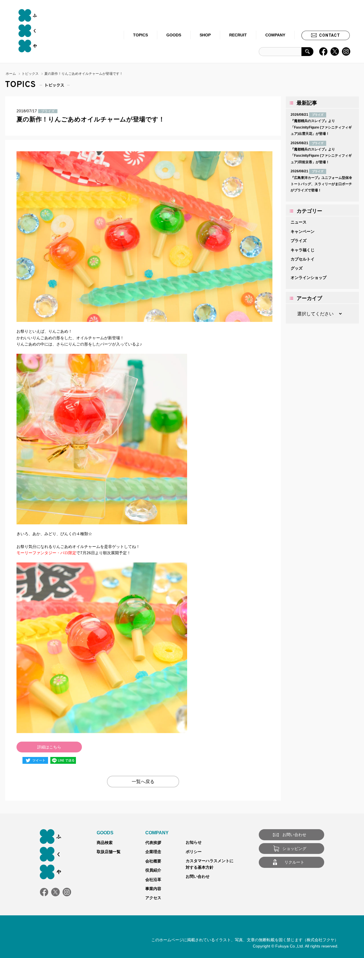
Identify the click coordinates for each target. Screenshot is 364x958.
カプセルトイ (303, 259)
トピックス (30, 74)
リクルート (294, 862)
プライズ (299, 240)
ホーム (11, 74)
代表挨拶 (153, 842)
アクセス (153, 897)
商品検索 (105, 842)
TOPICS (140, 35)
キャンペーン (303, 231)
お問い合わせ (198, 876)
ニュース (299, 222)
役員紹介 (153, 870)
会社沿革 (153, 879)
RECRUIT (238, 35)
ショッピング (294, 848)
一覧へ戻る (143, 781)
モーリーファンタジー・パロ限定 (46, 553)
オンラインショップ (308, 277)
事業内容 (153, 888)
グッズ (297, 268)
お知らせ (194, 842)
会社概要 (153, 861)
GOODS (173, 35)
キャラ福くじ (303, 250)
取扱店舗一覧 (109, 851)
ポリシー (194, 851)
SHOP (205, 35)
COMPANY (275, 35)
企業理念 (153, 851)
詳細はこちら (49, 747)
